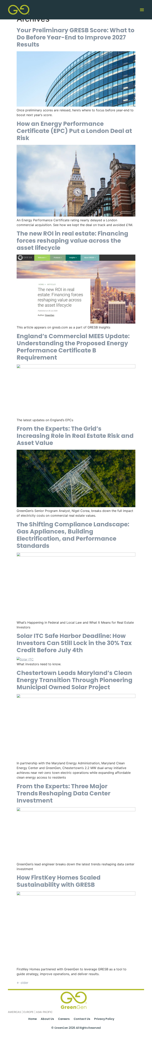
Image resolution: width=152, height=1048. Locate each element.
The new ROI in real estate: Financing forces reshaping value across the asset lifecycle (72, 240)
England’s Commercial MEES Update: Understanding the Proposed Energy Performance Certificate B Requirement (73, 347)
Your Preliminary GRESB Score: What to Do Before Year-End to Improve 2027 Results (75, 37)
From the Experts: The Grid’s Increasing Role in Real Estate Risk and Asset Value (75, 435)
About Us (47, 1019)
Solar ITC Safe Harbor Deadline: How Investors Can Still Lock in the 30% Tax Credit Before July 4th (74, 643)
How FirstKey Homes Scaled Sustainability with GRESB (59, 881)
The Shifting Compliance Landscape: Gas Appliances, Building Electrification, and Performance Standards (73, 535)
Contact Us (82, 1019)
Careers (64, 1019)
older (22, 983)
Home (32, 1019)
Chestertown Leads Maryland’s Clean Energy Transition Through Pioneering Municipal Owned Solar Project (74, 680)
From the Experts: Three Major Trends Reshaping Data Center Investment (63, 793)
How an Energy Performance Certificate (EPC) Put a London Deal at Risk (74, 130)
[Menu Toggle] (142, 10)
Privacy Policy (104, 1019)
